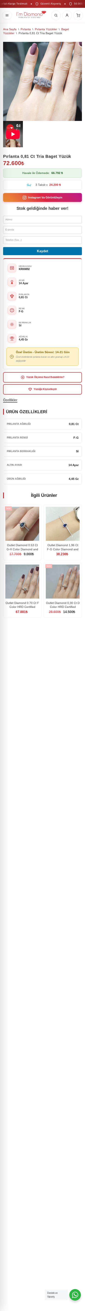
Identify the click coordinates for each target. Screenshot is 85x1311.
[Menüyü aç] (7, 15)
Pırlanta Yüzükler (46, 29)
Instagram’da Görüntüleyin (45, 197)
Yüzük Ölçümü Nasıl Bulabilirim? (45, 377)
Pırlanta (26, 29)
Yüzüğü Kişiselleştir (45, 389)
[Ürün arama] (56, 15)
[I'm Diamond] (31, 15)
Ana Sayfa (10, 29)
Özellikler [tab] (10, 400)
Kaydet (42, 251)
